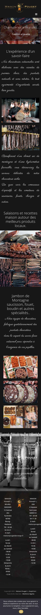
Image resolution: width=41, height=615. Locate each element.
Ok (21, 612)
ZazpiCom (32, 591)
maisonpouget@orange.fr (13, 536)
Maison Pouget (21, 591)
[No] (38, 607)
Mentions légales (28, 594)
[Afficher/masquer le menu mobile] (36, 14)
